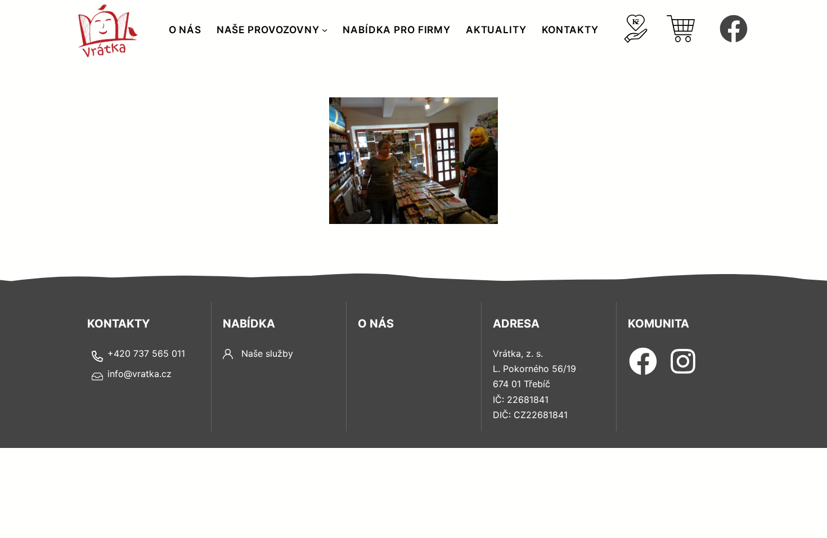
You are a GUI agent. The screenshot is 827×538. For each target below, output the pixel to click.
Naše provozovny (268, 29)
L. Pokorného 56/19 (534, 368)
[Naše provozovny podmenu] (324, 30)
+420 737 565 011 (146, 353)
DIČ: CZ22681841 (530, 414)
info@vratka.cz (139, 373)
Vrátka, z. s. (518, 353)
